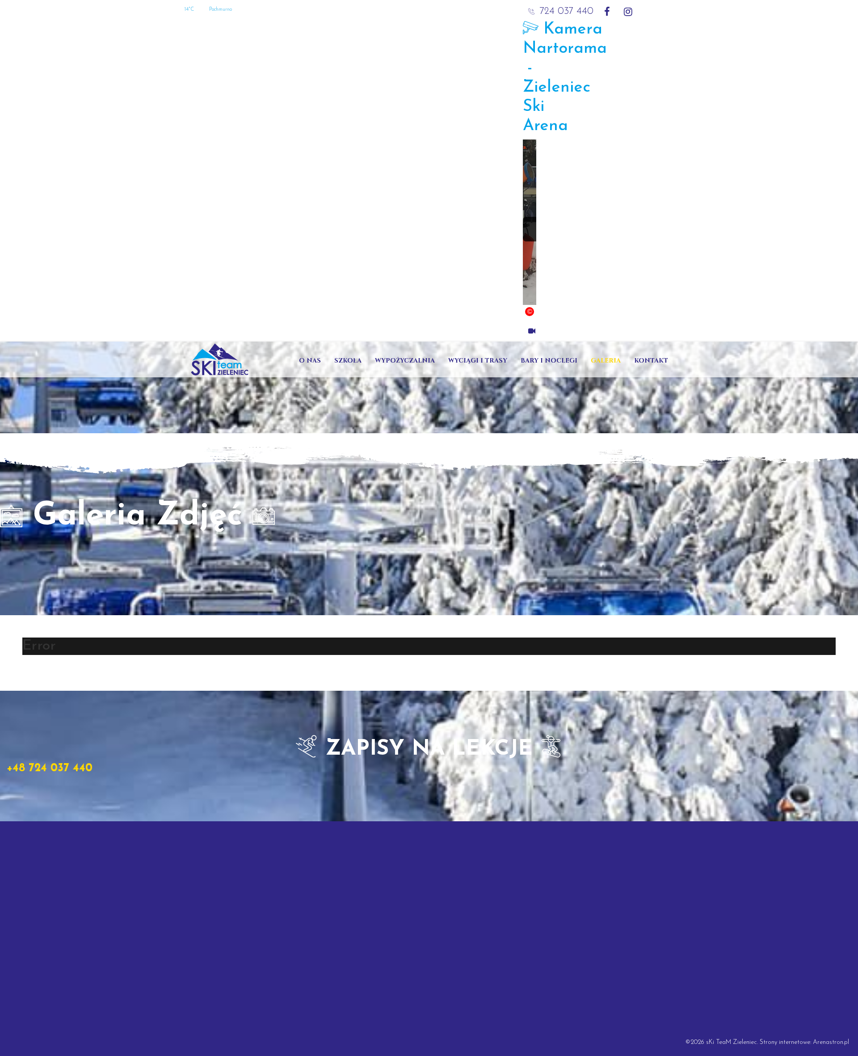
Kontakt (651, 360)
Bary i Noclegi (549, 360)
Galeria (606, 360)
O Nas (310, 360)
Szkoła (348, 360)
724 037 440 (566, 11)
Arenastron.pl (831, 1042)
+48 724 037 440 (50, 768)
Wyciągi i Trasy (477, 360)
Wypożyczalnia (405, 360)
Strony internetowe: (786, 1042)
